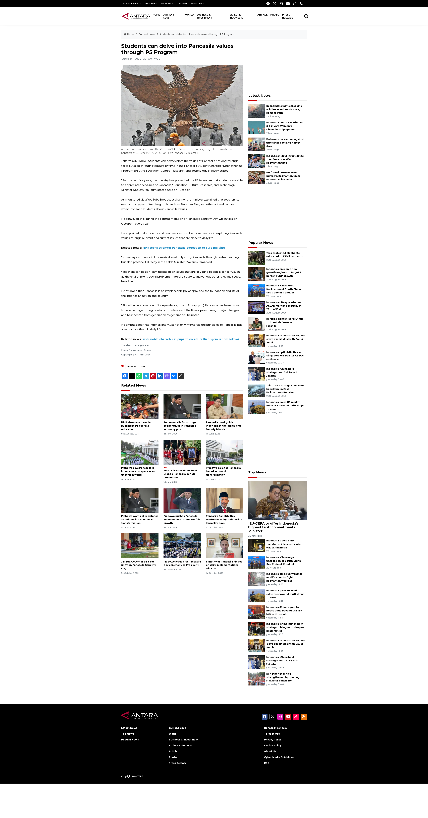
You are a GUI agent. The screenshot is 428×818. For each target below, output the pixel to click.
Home (156, 14)
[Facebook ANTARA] (268, 3)
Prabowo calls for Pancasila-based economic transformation (224, 471)
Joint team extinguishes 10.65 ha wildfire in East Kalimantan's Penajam (285, 389)
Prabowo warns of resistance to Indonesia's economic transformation (139, 520)
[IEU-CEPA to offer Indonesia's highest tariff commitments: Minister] (277, 500)
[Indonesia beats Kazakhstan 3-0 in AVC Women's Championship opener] (256, 127)
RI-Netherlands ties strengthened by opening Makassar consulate (282, 677)
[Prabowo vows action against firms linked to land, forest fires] (256, 144)
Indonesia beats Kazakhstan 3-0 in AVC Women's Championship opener (284, 126)
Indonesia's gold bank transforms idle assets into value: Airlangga (283, 544)
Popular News (167, 3)
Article (262, 14)
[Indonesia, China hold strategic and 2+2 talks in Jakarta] (256, 373)
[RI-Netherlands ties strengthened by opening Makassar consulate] (256, 678)
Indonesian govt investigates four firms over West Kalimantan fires (285, 159)
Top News (182, 3)
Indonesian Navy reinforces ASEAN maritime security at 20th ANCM (283, 306)
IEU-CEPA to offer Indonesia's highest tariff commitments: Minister (273, 527)
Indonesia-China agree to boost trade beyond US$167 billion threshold (284, 611)
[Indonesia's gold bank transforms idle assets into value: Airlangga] (256, 545)
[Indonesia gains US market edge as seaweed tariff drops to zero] (256, 407)
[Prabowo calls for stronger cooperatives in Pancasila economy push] (182, 406)
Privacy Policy (272, 739)
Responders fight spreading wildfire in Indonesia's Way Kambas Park (284, 109)
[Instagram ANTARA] (281, 3)
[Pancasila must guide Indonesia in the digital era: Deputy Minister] (224, 406)
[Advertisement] (277, 66)
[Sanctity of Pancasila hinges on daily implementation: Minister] (224, 545)
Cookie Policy (272, 745)
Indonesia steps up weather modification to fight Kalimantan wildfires (284, 577)
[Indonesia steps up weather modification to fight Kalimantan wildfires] (256, 578)
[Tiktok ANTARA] (294, 3)
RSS (266, 763)
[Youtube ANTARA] (288, 3)
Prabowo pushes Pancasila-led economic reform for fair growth (182, 520)
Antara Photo (197, 3)
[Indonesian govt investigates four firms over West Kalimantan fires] (256, 160)
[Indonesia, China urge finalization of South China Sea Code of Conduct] (256, 290)
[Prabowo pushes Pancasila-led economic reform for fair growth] (182, 500)
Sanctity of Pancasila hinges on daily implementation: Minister (224, 565)
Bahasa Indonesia (132, 3)
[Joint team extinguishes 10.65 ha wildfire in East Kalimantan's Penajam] (256, 390)
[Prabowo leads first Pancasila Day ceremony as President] (182, 545)
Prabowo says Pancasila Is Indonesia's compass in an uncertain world (138, 471)
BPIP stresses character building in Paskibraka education (136, 426)
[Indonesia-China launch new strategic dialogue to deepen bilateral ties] (256, 628)
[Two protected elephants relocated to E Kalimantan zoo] (256, 257)
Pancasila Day (136, 366)
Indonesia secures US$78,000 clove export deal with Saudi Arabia (285, 339)
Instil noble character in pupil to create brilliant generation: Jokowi (190, 339)
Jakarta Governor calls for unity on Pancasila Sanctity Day (138, 565)
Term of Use (272, 733)
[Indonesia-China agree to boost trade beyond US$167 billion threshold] (256, 612)
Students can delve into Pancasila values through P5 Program (196, 34)
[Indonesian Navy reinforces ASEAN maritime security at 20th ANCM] (256, 307)
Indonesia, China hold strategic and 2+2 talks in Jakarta (282, 372)
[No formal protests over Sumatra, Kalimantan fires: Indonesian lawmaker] (256, 177)
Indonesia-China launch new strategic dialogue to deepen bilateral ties (285, 627)
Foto (166, 467)
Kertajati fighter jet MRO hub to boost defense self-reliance (284, 322)
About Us (270, 751)
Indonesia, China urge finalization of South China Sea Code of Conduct (283, 289)
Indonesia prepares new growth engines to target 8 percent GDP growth (283, 273)
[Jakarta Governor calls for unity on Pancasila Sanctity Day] (139, 545)
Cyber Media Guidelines (279, 757)
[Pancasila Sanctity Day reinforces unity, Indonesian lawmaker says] (224, 500)
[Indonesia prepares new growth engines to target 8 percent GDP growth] (256, 273)
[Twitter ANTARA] (274, 3)
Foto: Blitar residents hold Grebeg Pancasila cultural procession (180, 474)
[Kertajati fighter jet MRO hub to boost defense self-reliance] (256, 323)
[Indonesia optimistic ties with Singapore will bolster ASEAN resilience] (256, 357)
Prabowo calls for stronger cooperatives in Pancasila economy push (180, 426)
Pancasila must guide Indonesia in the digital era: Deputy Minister (223, 426)
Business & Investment (204, 16)
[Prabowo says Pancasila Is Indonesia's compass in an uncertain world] (139, 451)
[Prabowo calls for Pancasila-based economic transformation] (224, 451)
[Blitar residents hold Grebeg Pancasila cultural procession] (182, 451)
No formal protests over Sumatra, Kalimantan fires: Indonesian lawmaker (283, 176)
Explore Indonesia (236, 16)
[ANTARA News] (136, 16)
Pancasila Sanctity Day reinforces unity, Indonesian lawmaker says (224, 520)
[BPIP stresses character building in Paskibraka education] (139, 406)
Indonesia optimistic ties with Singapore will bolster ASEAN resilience (285, 356)
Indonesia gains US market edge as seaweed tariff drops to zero (285, 406)
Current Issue (168, 16)
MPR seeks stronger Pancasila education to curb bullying (183, 247)
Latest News (150, 3)
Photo (274, 14)
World (189, 14)
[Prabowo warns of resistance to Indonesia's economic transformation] (139, 500)
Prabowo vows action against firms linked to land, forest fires (285, 143)
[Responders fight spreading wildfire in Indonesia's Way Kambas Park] (256, 110)
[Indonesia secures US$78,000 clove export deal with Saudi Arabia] (256, 340)
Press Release (287, 16)
